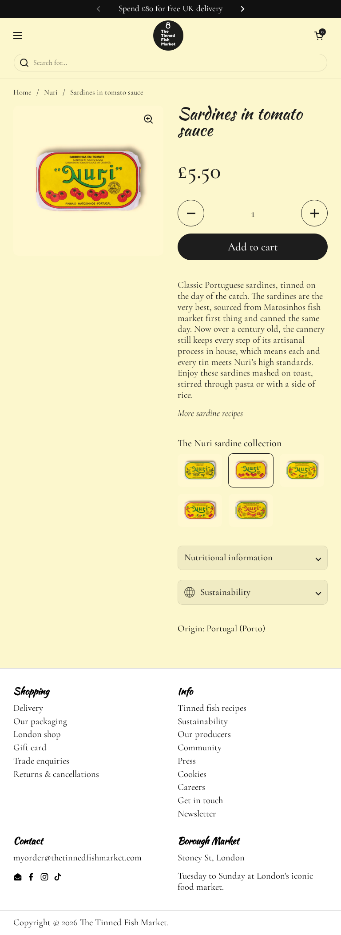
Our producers (204, 734)
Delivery (28, 707)
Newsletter (197, 813)
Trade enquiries (41, 760)
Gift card (30, 747)
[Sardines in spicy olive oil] (302, 470)
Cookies (192, 774)
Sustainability (203, 721)
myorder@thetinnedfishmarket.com (77, 857)
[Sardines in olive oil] (200, 470)
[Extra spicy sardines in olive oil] (251, 510)
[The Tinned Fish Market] (168, 35)
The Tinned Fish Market (123, 922)
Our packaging (40, 721)
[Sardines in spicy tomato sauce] (200, 510)
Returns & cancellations (56, 774)
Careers (191, 786)
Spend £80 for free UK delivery (170, 8)
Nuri (51, 92)
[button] (191, 213)
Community (200, 747)
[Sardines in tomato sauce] (251, 470)
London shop (37, 734)
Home (22, 92)
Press (187, 760)
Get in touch (200, 800)
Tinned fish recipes (212, 707)
